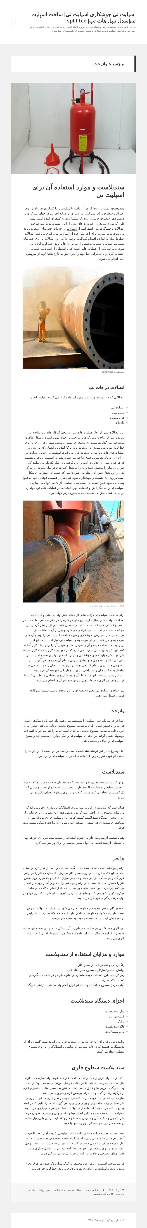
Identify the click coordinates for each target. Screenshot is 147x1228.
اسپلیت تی (90, 1190)
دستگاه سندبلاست (73, 1190)
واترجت (120, 1193)
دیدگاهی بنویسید (101, 1193)
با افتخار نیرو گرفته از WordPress (106, 1220)
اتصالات (72, 228)
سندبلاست (57, 1190)
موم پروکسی (43, 1190)
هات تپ (31, 1190)
